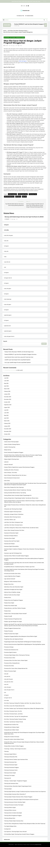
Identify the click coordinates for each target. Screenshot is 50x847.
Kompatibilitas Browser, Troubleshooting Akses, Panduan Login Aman (19, 566)
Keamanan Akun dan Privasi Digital (11, 541)
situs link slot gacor (8, 235)
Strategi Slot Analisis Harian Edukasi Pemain (14, 739)
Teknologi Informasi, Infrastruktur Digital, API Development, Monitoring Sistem (21, 799)
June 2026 (6, 380)
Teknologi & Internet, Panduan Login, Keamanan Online (16, 759)
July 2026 (6, 378)
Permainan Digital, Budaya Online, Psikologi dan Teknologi (16, 655)
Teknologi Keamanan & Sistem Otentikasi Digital (14, 802)
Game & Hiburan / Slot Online (10, 472)
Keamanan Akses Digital (9, 538)
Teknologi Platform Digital (10, 807)
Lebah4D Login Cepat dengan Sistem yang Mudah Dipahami (27, 1)
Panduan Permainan (8, 631)
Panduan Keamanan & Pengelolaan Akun (13, 619)
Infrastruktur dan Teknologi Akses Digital (13, 509)
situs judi (6, 673)
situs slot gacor (23, 61)
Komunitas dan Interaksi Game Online (12, 573)
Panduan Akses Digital (9, 602)
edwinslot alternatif (8, 464)
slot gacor (18, 196)
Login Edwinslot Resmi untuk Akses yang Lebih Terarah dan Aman (19, 357)
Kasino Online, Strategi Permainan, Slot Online (14, 530)
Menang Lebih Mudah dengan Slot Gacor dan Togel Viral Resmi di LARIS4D (24, 216)
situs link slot (7, 262)
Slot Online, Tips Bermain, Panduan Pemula (13, 721)
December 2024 (7, 428)
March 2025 (6, 420)
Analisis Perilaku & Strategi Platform (12, 444)
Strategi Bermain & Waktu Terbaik (11, 729)
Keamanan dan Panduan (9, 543)
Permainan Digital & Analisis (10, 652)
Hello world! (20, 370)
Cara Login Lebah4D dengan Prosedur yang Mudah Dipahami (18, 362)
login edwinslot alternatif (9, 578)
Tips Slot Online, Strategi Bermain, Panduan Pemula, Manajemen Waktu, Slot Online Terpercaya (24, 823)
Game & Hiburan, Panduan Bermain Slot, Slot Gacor (15, 475)
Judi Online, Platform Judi (9, 519)
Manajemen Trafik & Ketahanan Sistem (12, 581)
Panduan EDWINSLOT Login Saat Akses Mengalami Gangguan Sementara (25, 24)
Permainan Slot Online (9, 665)
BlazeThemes (38, 844)
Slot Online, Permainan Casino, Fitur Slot (13, 711)
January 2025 (7, 426)
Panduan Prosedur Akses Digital (11, 633)
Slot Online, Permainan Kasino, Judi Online (13, 713)
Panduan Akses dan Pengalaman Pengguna (13, 600)
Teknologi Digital (8, 788)
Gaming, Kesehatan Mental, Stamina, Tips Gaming (15, 492)
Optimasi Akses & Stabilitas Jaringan (12, 592)
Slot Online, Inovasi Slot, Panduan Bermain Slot (14, 705)
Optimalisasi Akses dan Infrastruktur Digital (13, 586)
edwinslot (6, 462)
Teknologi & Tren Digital (9, 775)
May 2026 (6, 383)
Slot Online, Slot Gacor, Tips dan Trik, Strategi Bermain (16, 716)
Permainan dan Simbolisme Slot (11, 649)
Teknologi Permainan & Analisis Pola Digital (13, 804)
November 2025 (7, 399)
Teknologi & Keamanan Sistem (11, 770)
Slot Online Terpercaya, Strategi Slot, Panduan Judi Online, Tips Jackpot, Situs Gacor (22, 703)
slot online (6, 700)
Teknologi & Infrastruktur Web (10, 756)
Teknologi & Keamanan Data (10, 762)
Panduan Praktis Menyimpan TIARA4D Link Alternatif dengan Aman (19, 351)
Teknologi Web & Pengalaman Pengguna (13, 815)
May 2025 (6, 415)
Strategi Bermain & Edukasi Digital (11, 727)
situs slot (6, 240)
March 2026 (6, 388)
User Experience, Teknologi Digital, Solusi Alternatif (15, 831)
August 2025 (7, 407)
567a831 (6, 45)
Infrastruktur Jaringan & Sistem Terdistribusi (13, 514)
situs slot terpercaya (9, 196)
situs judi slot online (8, 681)
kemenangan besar (22, 194)
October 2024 (7, 434)
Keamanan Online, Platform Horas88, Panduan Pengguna (16, 555)
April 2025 (6, 418)
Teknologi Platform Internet (10, 810)
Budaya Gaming (7, 449)
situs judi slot (7, 676)
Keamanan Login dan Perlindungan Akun (13, 553)
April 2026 (6, 386)
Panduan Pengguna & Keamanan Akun (12, 628)
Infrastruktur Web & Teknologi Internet (12, 517)
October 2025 (7, 402)
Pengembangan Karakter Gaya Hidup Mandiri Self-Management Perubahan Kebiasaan (22, 641)
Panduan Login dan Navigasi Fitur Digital (13, 621)
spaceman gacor (7, 315)
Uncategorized (7, 829)
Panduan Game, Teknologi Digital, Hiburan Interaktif (15, 613)
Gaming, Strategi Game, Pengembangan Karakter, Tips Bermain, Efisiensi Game (21, 498)
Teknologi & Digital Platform (10, 754)
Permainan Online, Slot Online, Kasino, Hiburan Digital (15, 660)
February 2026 (7, 391)
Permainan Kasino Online (9, 657)
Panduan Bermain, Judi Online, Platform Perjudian (15, 608)
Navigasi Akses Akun (8, 584)
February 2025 (7, 423)
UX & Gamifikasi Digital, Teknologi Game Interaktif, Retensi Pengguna (19, 834)
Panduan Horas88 (8, 616)
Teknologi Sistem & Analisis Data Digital (13, 812)
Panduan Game (7, 611)
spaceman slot (7, 325)
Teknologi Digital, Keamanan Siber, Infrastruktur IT (15, 794)
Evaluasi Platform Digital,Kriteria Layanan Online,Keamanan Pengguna (19, 467)
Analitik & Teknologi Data (9, 447)
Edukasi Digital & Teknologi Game (11, 459)
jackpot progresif (12, 194)
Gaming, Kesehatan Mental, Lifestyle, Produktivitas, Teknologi (17, 490)
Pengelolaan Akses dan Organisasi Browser (13, 639)
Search (5, 341)
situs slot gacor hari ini (9, 336)
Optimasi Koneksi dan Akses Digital (12, 594)
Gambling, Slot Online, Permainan (11, 470)
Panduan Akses (7, 597)
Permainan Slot (32, 194)
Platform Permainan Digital (10, 671)
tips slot (24, 196)
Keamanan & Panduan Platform (11, 535)
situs (5, 256)
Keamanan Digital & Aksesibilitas (11, 546)
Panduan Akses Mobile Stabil (10, 605)
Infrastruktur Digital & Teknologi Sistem (12, 511)
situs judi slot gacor (8, 679)
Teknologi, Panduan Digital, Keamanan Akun (13, 820)
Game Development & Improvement (12, 478)
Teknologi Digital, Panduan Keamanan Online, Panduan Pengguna (18, 796)
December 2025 (7, 396)
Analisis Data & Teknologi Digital (11, 441)
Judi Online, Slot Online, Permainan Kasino (14, 37)
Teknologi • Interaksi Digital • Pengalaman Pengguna (15, 780)
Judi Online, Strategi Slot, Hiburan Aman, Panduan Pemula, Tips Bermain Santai (21, 527)
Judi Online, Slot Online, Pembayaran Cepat (13, 522)
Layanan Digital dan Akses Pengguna (12, 576)
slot (5, 267)
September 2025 (7, 404)
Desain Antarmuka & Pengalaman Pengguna (13, 452)
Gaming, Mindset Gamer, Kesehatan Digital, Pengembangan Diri (18, 495)
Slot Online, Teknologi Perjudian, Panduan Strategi (15, 719)
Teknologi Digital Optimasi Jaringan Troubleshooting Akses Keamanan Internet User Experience (25, 791)
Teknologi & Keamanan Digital (10, 764)
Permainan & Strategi (8, 647)
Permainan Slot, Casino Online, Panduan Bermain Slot (15, 668)
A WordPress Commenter (10, 370)
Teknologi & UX (7, 778)
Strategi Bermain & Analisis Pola (11, 724)
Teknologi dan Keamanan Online (11, 783)
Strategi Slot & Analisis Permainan (11, 736)
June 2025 (6, 412)
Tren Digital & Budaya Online (10, 826)
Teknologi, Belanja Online (9, 818)
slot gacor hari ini (8, 277)
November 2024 (7, 431)
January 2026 (7, 394)
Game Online (7, 480)
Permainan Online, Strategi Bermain (12, 663)
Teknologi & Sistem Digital (10, 772)
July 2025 (6, 410)
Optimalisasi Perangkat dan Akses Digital (13, 589)
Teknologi (6, 751)
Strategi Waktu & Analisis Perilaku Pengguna (14, 746)
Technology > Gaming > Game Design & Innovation (15, 748)
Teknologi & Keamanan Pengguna (11, 767)
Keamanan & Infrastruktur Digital (11, 533)
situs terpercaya (7, 299)
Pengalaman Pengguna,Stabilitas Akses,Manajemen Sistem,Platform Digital (20, 636)
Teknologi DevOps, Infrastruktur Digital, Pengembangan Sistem (17, 786)
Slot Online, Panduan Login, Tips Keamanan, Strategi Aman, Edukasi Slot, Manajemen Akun (24, 708)
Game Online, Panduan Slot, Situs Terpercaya (14, 487)
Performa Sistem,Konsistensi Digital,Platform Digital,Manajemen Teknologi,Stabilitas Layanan (24, 644)
